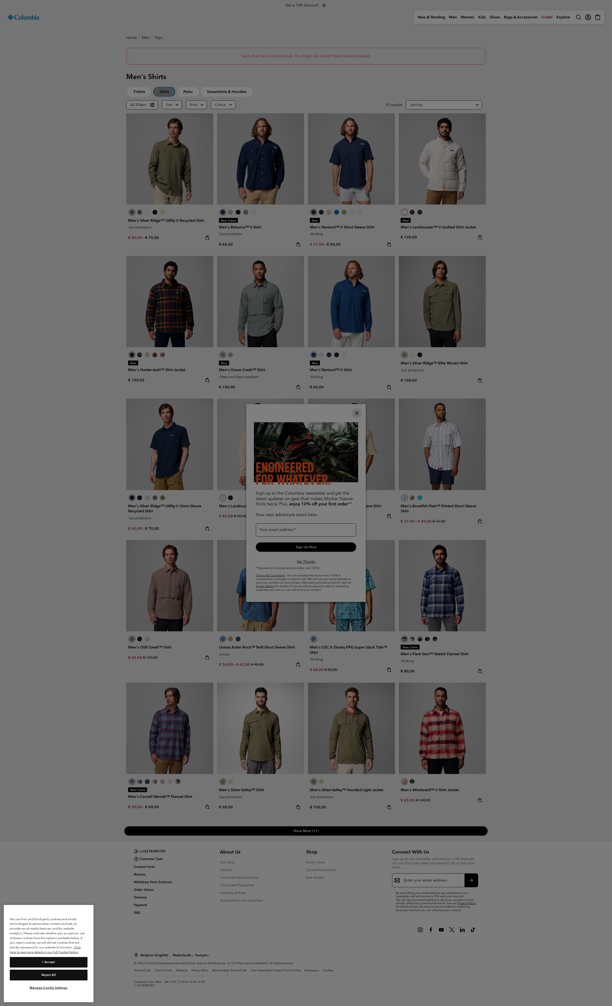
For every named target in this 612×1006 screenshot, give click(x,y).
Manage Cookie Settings (48, 987)
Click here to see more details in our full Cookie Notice (45, 949)
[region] (48, 953)
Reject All (49, 975)
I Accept (48, 962)
